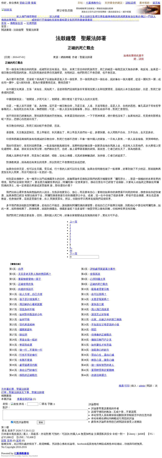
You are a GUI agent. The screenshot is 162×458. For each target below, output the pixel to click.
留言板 (156, 2)
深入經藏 (54, 16)
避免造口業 (97, 304)
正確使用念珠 (25, 284)
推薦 (121, 385)
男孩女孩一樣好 (28, 339)
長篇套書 (57, 19)
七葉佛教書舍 (21, 453)
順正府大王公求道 (17, 450)
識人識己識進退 (100, 309)
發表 (41, 422)
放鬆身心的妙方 (100, 349)
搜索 (33, 2)
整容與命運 (25, 344)
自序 (20, 269)
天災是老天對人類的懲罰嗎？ (34, 274)
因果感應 (120, 16)
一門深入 (151, 16)
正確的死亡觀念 (99, 284)
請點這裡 (131, 2)
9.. (71, 247)
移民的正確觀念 (28, 375)
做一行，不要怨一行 (30, 349)
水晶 (3, 450)
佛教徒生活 (16, 23)
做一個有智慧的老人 (102, 365)
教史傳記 (140, 16)
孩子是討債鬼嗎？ (29, 299)
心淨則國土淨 (97, 279)
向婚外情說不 (25, 289)
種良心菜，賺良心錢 (102, 360)
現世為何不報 (27, 309)
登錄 (22, 2)
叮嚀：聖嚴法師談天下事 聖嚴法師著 (22, 392)
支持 (9, 440)
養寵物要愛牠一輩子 (29, 279)
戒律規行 (37, 19)
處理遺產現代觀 (28, 365)
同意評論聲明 (21, 422)
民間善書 (77, 19)
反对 (18, 440)
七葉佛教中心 (93, 2)
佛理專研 (32, 16)
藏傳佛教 (110, 16)
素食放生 (130, 16)
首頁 (3, 23)
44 (71, 250)
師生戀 (23, 334)
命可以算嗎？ (98, 294)
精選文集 (67, 19)
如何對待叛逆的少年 (30, 314)
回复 (3, 440)
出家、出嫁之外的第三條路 (106, 319)
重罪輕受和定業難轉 (102, 370)
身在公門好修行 (28, 370)
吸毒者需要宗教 (100, 289)
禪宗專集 (100, 16)
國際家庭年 (25, 329)
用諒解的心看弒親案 (30, 304)
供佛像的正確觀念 (101, 334)
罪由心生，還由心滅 (102, 355)
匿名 (44, 404)
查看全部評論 (24, 399)
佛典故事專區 (8, 19)
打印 (127, 385)
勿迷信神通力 (98, 375)
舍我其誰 (95, 274)
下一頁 (73, 253)
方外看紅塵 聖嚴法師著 (15, 389)
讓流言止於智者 (100, 314)
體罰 (93, 329)
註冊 (27, 2)
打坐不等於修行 (28, 355)
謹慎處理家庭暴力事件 (102, 269)
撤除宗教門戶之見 (101, 339)
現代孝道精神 (27, 324)
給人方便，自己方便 (30, 294)
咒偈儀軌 (47, 19)
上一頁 (73, 221)
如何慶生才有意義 (101, 344)
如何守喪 (24, 319)
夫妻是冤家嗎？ (100, 299)
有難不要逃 (25, 360)
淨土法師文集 (87, 16)
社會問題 (32, 23)
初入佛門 (21, 16)
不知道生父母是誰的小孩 (105, 324)
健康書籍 (87, 19)
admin (142, 385)
